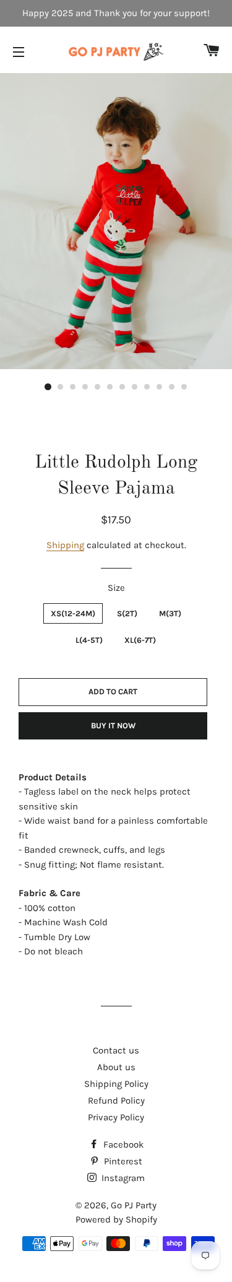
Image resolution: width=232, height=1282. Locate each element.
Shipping (65, 545)
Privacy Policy (116, 1117)
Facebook (122, 1144)
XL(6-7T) (140, 640)
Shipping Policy (116, 1083)
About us (116, 1067)
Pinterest (121, 1161)
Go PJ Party (134, 1205)
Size (116, 587)
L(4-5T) (89, 640)
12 (184, 387)
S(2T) (127, 613)
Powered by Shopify (116, 1219)
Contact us (116, 1050)
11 (172, 387)
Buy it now (113, 725)
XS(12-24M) (73, 613)
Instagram (122, 1178)
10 (159, 387)
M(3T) (170, 613)
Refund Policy (116, 1100)
